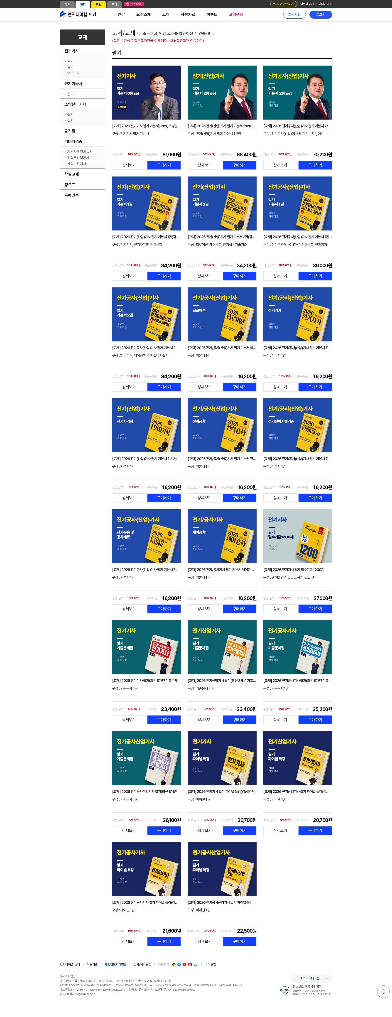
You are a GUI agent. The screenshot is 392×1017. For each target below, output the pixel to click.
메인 (67, 4)
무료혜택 (136, 4)
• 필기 (69, 61)
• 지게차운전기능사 (78, 152)
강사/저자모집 (142, 964)
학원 (98, 4)
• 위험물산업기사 (76, 158)
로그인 (321, 14)
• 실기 (69, 67)
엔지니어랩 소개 (70, 964)
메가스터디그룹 (309, 978)
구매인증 (71, 195)
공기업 (69, 130)
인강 (83, 4)
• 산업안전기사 (75, 164)
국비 (114, 4)
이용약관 (92, 964)
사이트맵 (210, 964)
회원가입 (294, 14)
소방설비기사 (75, 104)
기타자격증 (73, 141)
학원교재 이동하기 (189, 41)
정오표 (69, 184)
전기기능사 (73, 83)
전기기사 (71, 51)
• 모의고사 (72, 73)
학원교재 (71, 174)
